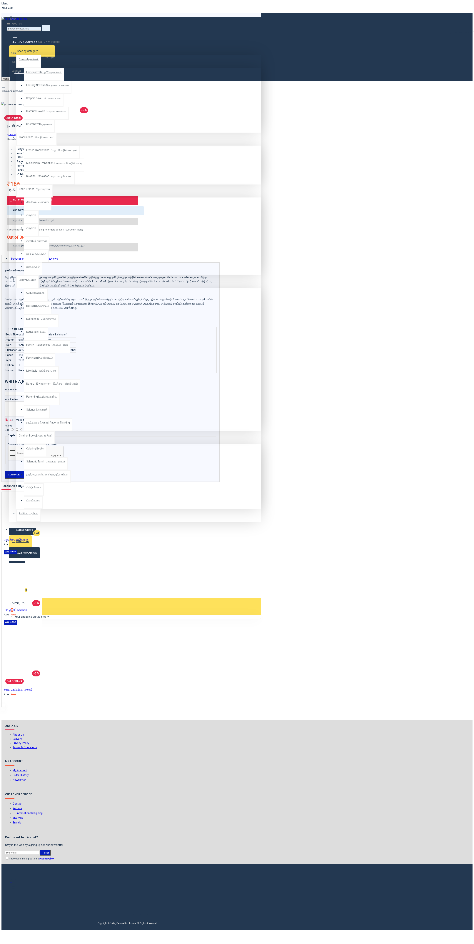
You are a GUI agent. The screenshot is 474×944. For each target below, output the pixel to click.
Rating (8, 425)
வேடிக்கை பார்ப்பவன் (16, 539)
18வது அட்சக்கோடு (15, 610)
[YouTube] (13, 901)
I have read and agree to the (31, 858)
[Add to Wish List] (6, 557)
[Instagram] (13, 892)
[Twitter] (13, 883)
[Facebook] (13, 873)
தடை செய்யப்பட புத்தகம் (18, 689)
